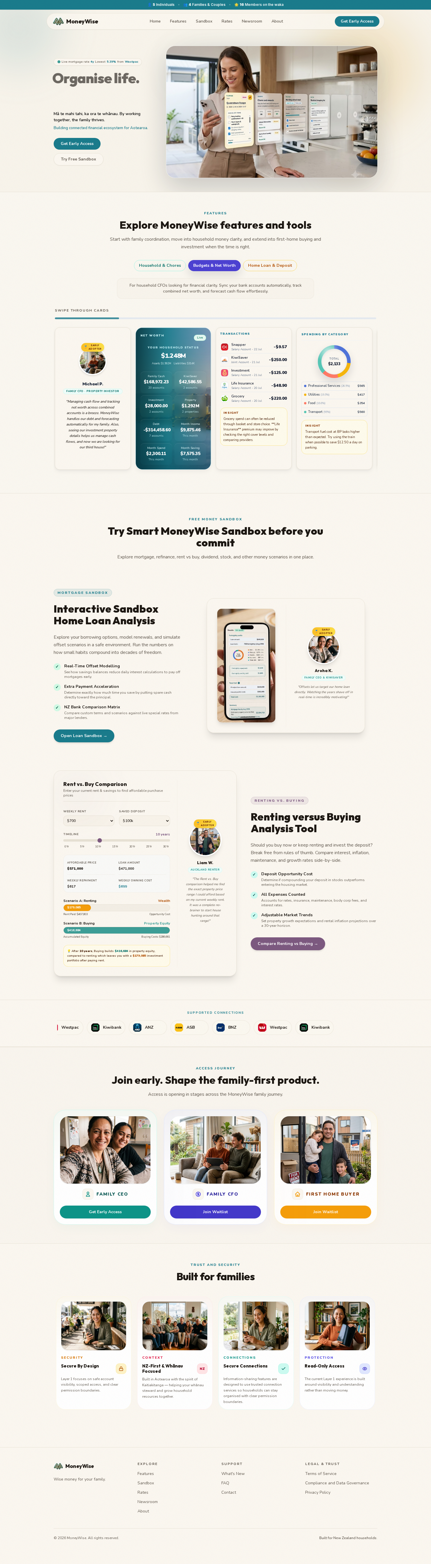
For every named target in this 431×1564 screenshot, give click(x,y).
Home (155, 21)
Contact (228, 1492)
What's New (233, 1473)
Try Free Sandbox (78, 161)
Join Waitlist (215, 1212)
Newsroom (252, 21)
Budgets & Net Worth (214, 265)
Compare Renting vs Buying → (288, 943)
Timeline (71, 834)
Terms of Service (321, 1473)
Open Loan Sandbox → (84, 736)
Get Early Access (357, 21)
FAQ (225, 1483)
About (277, 21)
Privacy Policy (317, 1492)
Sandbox (204, 21)
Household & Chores (160, 265)
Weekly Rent (74, 811)
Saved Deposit (132, 811)
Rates (227, 21)
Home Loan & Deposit (270, 265)
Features (178, 21)
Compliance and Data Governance (337, 1483)
